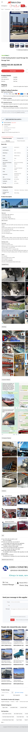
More (2, 722)
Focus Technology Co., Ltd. (16, 726)
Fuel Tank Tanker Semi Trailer (8, 716)
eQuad (2, 695)
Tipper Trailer (5, 707)
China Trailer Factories (6, 713)
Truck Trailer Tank (20, 716)
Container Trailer (23, 707)
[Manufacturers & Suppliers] (14, 2)
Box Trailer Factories (18, 713)
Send (12, 619)
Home (2, 9)
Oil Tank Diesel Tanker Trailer (8, 719)
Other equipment (16, 695)
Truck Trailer (17, 9)
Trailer (13, 9)
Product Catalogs (19, 692)
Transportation (7, 9)
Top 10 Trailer (19, 719)
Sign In (3, 132)
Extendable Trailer (13, 707)
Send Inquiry (13, 71)
